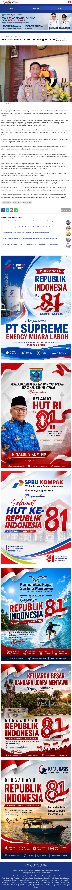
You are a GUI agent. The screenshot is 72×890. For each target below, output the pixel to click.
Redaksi (15, 870)
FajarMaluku (38, 885)
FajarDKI (47, 878)
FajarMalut (47, 885)
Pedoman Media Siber (34, 870)
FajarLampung (19, 878)
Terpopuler (35, 8)
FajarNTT (22, 885)
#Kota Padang (27, 202)
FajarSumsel (63, 876)
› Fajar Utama (17, 36)
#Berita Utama (7, 202)
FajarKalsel (65, 882)
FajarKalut (37, 882)
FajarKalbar (46, 882)
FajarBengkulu (7, 878)
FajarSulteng (48, 880)
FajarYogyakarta (19, 880)
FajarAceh (17, 876)
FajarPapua (57, 885)
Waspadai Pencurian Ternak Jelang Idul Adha (28, 39)
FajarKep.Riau (36, 876)
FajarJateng (64, 878)
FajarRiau (45, 876)
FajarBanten (38, 878)
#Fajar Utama (17, 202)
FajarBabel (29, 878)
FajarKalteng (55, 882)
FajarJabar (55, 878)
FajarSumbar (7, 876)
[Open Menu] (69, 2)
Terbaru (11, 8)
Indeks (60, 8)
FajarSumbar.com (43, 873)
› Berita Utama (9, 36)
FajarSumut (26, 876)
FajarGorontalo (16, 882)
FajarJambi (54, 876)
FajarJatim (8, 880)
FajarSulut (29, 880)
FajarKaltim (6, 885)
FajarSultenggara (60, 880)
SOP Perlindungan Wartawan (50, 870)
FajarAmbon (27, 882)
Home (3, 36)
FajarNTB (14, 885)
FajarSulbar (39, 880)
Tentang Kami (23, 870)
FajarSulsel (6, 882)
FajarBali (30, 885)
